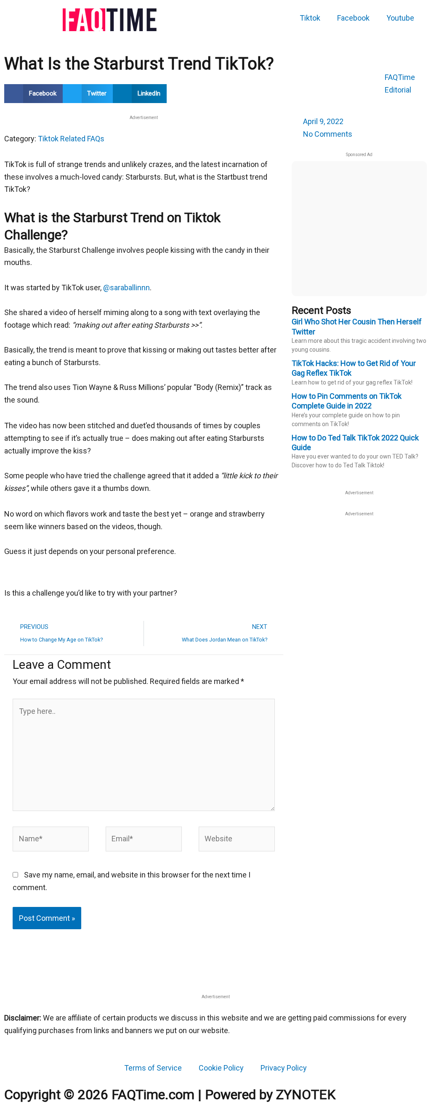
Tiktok (310, 17)
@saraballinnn (126, 287)
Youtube (400, 17)
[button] (33, 93)
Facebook (353, 17)
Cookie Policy (221, 1067)
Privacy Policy (284, 1067)
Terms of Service (153, 1067)
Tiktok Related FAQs (71, 138)
